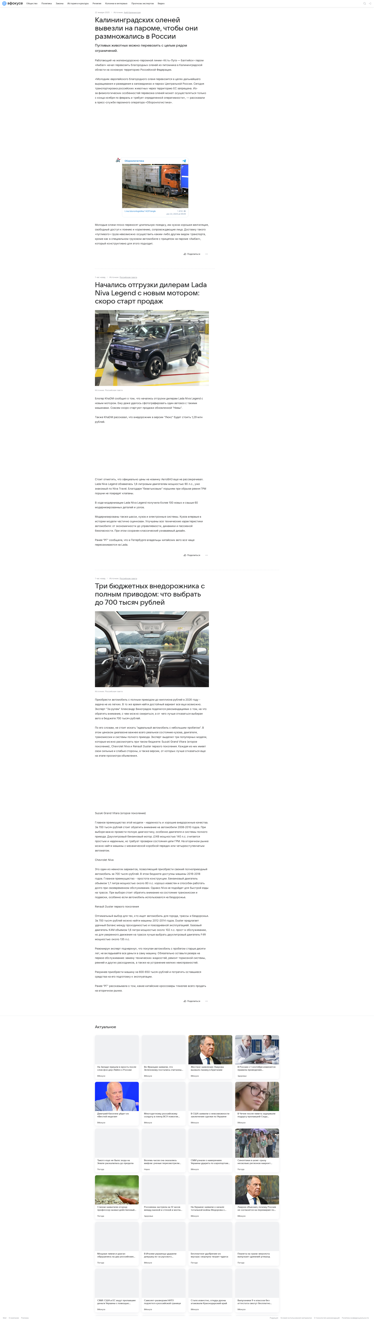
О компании (14, 1318)
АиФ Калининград (132, 12)
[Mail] (4, 3)
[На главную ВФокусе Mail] (14, 3)
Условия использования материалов (296, 1318)
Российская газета (128, 277)
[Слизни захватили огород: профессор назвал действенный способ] (117, 1197)
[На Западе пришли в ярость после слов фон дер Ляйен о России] (117, 1057)
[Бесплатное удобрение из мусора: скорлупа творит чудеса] (210, 1244)
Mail (4, 1318)
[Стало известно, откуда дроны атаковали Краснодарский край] (210, 1290)
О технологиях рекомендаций (327, 1318)
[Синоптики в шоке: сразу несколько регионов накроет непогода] (257, 1150)
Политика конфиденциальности (355, 1318)
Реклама (25, 1318)
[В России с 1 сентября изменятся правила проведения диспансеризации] (257, 1057)
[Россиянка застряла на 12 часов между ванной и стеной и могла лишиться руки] (164, 1197)
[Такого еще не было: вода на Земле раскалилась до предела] (117, 1150)
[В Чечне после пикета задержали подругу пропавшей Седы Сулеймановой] (257, 1104)
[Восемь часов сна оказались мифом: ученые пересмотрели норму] (164, 1150)
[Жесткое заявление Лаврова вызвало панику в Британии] (210, 1057)
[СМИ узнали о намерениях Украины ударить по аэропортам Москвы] (210, 1150)
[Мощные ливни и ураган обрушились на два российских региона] (117, 1244)
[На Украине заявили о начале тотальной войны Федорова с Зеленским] (210, 1197)
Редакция (274, 1318)
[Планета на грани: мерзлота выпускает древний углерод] (257, 1244)
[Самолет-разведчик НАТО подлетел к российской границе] (164, 1290)
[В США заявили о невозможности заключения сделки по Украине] (210, 1104)
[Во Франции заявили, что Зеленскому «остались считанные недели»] (164, 1057)
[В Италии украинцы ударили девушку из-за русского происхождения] (164, 1244)
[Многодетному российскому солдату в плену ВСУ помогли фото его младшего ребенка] (164, 1104)
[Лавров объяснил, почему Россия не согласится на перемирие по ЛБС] (257, 1197)
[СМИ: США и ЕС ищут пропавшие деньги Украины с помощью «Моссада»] (117, 1290)
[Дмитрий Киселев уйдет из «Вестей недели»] (117, 1104)
